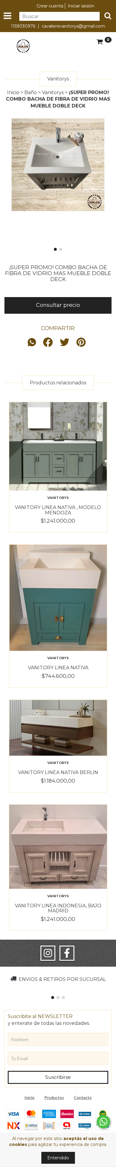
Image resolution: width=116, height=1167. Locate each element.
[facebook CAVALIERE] (66, 953)
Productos (54, 1097)
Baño (30, 92)
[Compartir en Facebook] (48, 342)
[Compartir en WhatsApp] (33, 342)
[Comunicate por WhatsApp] (103, 1121)
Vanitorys (53, 92)
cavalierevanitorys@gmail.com (73, 26)
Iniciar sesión (81, 6)
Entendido (58, 1157)
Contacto (83, 1097)
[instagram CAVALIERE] (47, 953)
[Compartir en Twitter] (64, 342)
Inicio (13, 92)
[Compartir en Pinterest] (81, 342)
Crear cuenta (50, 6)
